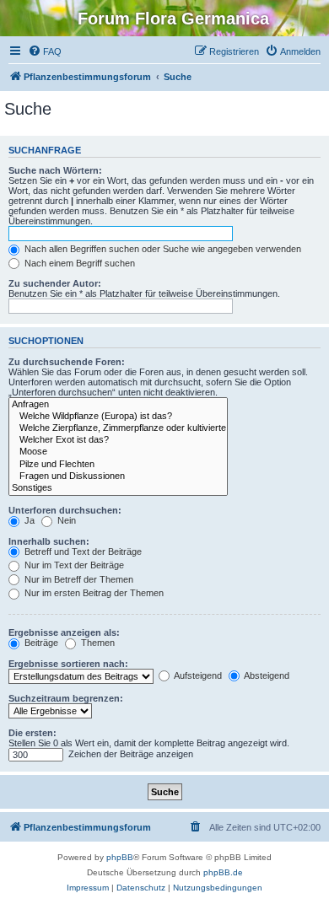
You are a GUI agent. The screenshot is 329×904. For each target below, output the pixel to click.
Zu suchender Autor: (54, 283)
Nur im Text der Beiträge (73, 565)
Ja (28, 520)
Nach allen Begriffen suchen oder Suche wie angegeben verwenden (161, 249)
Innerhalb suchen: (48, 541)
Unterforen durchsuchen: (64, 510)
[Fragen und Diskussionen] (118, 476)
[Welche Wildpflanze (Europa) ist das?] (118, 416)
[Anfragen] (118, 405)
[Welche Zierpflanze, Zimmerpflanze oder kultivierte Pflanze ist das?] (118, 428)
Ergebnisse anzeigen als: (64, 632)
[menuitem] (45, 51)
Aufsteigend (197, 675)
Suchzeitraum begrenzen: (65, 698)
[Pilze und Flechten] (118, 465)
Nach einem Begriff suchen (78, 263)
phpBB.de (223, 872)
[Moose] (118, 452)
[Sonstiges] (118, 488)
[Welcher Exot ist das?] (118, 440)
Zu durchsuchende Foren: (66, 362)
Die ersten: (32, 733)
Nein (65, 520)
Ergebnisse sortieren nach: (68, 664)
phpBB (119, 857)
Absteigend (265, 675)
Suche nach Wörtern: (55, 170)
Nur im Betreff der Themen (77, 579)
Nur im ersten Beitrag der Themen (93, 593)
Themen (96, 643)
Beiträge (40, 643)
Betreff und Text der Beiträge (82, 551)
